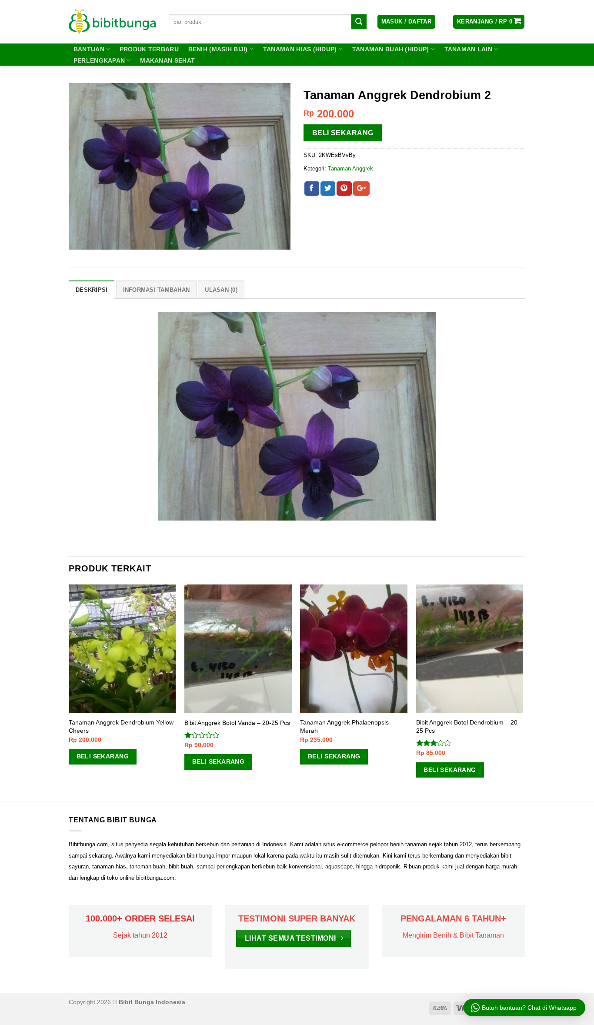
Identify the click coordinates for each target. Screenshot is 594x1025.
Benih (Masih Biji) (218, 49)
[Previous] (69, 692)
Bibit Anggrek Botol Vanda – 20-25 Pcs (237, 722)
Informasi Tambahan (156, 290)
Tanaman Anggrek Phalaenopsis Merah (344, 726)
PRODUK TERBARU (149, 49)
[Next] (522, 692)
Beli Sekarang (343, 133)
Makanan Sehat (167, 60)
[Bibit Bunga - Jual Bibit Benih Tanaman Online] (112, 21)
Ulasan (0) (221, 290)
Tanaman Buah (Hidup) (390, 49)
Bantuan (88, 49)
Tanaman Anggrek (350, 168)
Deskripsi (91, 290)
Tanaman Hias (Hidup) (300, 49)
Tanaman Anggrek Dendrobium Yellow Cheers (121, 726)
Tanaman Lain (468, 49)
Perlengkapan (99, 60)
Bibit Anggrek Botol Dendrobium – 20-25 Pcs (468, 726)
